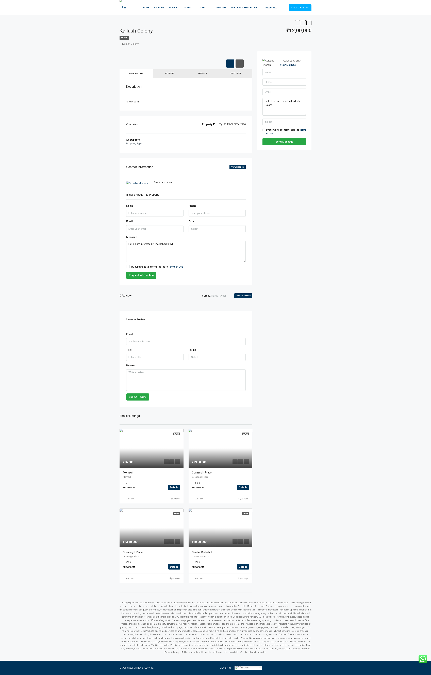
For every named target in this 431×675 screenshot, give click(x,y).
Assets (188, 7)
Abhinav (130, 499)
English (244, 667)
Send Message (284, 141)
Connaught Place (202, 472)
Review (130, 365)
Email (129, 221)
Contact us (220, 7)
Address (169, 73)
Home (146, 7)
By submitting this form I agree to (157, 266)
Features (235, 73)
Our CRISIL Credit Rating (244, 7)
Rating (192, 349)
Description (136, 73)
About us (159, 7)
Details (202, 73)
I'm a (191, 221)
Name (129, 205)
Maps (203, 7)
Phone (192, 205)
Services (174, 7)
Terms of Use (175, 266)
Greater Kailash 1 (202, 552)
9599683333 (271, 8)
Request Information (141, 275)
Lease (124, 38)
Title (129, 349)
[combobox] (217, 228)
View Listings (237, 167)
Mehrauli (128, 472)
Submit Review (137, 396)
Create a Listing (300, 8)
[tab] (230, 63)
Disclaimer (225, 667)
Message (131, 237)
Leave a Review (243, 296)
